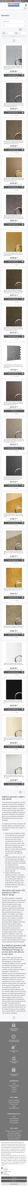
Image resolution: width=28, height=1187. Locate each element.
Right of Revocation (14, 1102)
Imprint (14, 1106)
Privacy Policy (14, 1104)
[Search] (25, 8)
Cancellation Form (14, 1108)
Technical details (14, 1118)
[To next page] (25, 29)
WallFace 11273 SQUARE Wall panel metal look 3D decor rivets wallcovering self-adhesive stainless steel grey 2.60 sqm (14, 776)
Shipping (16, 78)
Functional (6, 1174)
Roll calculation (14, 1122)
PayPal (5, 1173)
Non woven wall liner (14, 1139)
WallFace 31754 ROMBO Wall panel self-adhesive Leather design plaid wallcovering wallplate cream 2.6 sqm (14, 739)
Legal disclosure (9, 1162)
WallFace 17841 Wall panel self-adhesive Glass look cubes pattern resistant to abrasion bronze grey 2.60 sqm (13, 553)
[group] (14, 55)
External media (7, 1171)
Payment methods (14, 1085)
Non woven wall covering (14, 1135)
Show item (14, 411)
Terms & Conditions (14, 1100)
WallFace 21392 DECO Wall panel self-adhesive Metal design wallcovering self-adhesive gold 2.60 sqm (13, 589)
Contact (14, 1089)
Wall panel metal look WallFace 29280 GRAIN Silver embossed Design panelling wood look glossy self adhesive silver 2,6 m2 (13, 68)
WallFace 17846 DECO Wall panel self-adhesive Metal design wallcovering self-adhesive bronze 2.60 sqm (13, 627)
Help (14, 1083)
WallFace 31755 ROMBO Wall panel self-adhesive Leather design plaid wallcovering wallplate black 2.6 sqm (13, 702)
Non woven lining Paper (14, 1137)
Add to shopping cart (13, 75)
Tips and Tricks (14, 1120)
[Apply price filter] (14, 36)
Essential (6, 1168)
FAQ (14, 1116)
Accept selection (14, 1184)
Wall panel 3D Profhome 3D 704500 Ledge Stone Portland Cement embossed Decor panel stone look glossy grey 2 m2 (13, 366)
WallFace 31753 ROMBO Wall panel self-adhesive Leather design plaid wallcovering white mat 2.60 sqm (14, 664)
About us (14, 1091)
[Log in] (2, 1)
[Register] (6, 1)
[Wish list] (20, 1)
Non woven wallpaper (14, 1133)
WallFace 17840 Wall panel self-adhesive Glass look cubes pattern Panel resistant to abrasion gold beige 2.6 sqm (13, 515)
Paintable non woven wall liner (14, 1131)
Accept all (14, 1177)
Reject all (14, 1181)
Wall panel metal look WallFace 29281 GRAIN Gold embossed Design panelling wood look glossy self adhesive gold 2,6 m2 (13, 254)
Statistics (6, 1169)
